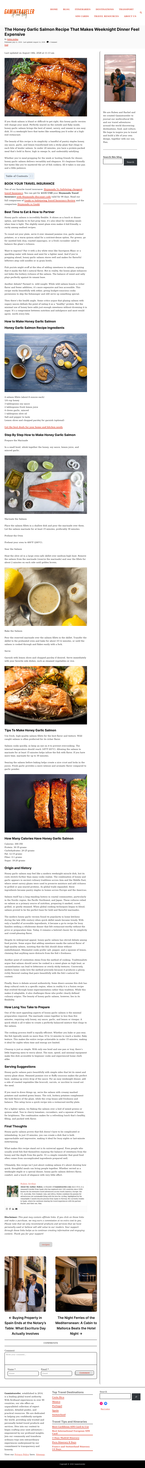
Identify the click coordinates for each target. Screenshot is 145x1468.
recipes (46, 1244)
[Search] (136, 1396)
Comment (10, 1350)
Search (130, 162)
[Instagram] (7, 1209)
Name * (12, 1369)
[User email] (16, 1209)
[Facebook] (10, 1209)
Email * (45, 1369)
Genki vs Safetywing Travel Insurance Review (49, 200)
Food (6, 45)
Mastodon (105, 1409)
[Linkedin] (13, 1209)
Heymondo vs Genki (28, 204)
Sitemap (40, 1454)
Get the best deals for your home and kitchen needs (34, 427)
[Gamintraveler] (19, 13)
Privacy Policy (22, 1454)
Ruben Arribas (12, 39)
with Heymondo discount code (34, 197)
